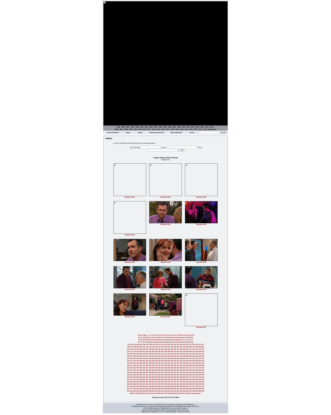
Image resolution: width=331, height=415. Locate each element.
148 (196, 347)
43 (177, 337)
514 (168, 382)
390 (171, 370)
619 (184, 391)
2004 (207, 127)
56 (150, 340)
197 (193, 351)
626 (131, 393)
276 (128, 361)
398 (196, 370)
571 (190, 386)
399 (199, 370)
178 (134, 351)
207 (147, 354)
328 (134, 365)
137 (162, 347)
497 (193, 379)
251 (128, 358)
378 (134, 370)
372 (193, 368)
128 (134, 347)
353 (134, 368)
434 (153, 375)
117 (177, 344)
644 (187, 393)
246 (190, 356)
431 (143, 375)
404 (137, 372)
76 (139, 342)
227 (131, 356)
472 (193, 377)
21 (184, 335)
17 (176, 335)
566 (175, 386)
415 (171, 372)
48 (188, 337)
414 (168, 372)
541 (175, 384)
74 (190, 340)
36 (161, 337)
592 (178, 389)
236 (159, 356)
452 (131, 377)
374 (199, 368)
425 (202, 372)
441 (175, 375)
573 (196, 386)
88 (165, 342)
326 (128, 365)
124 (199, 344)
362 (162, 368)
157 (147, 349)
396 (190, 370)
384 (153, 370)
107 (147, 344)
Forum (192, 132)
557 (147, 386)
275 (202, 358)
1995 (165, 127)
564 (168, 386)
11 (162, 335)
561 (159, 386)
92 (174, 342)
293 (181, 361)
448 (196, 375)
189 (168, 351)
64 (168, 340)
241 (175, 356)
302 (131, 363)
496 (190, 379)
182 (147, 351)
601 (128, 391)
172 (193, 349)
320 (187, 363)
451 (128, 377)
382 (147, 370)
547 (193, 384)
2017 (168, 129)
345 (187, 365)
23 (189, 335)
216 (175, 354)
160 (156, 349)
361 (159, 368)
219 (184, 354)
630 (143, 393)
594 (184, 389)
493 (181, 379)
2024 (200, 129)
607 (147, 391)
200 (202, 351)
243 (181, 356)
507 (147, 382)
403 (134, 372)
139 (168, 347)
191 (175, 351)
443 (181, 375)
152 (131, 349)
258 (150, 358)
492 (178, 379)
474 (199, 377)
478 (134, 379)
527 (131, 384)
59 (157, 340)
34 (157, 337)
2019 (177, 129)
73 (188, 340)
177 (131, 351)
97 (185, 342)
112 (162, 344)
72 (185, 340)
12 (165, 335)
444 (184, 375)
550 (202, 384)
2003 (202, 127)
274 (199, 358)
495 (187, 379)
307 (147, 363)
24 (191, 335)
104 (138, 344)
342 (178, 365)
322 (193, 363)
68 (177, 340)
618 (181, 391)
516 (175, 382)
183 (150, 351)
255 (140, 358)
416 (175, 372)
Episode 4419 (201, 197)
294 (184, 361)
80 (147, 342)
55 (148, 340)
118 (180, 344)
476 (128, 379)
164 (168, 349)
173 (196, 349)
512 (162, 382)
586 (159, 389)
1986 (123, 127)
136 (159, 347)
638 (168, 393)
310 (156, 363)
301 (128, 363)
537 (162, 384)
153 (134, 349)
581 (143, 389)
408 (150, 372)
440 (171, 375)
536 (159, 384)
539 (168, 384)
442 (178, 375)
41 (172, 337)
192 (178, 351)
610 (156, 391)
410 (156, 372)
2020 (182, 129)
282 (147, 361)
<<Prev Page (142, 335)
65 (170, 340)
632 (149, 393)
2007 (121, 129)
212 (162, 354)
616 (175, 391)
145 (187, 347)
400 (202, 370)
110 (157, 344)
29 (146, 337)
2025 (205, 129)
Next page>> (196, 393)
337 (162, 365)
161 (159, 349)
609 (153, 391)
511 (159, 382)
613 (165, 391)
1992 (151, 127)
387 (162, 370)
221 (190, 354)
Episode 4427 (201, 327)
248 (196, 356)
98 (187, 342)
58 (155, 340)
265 (171, 358)
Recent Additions (113, 132)
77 (141, 342)
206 (144, 354)
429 (137, 375)
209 (153, 354)
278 (134, 361)
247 (193, 356)
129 (137, 347)
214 (168, 354)
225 (202, 354)
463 (165, 377)
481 (143, 379)
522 (193, 382)
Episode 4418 (130, 197)
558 (150, 386)
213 (165, 354)
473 (196, 377)
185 (156, 351)
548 (196, 384)
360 (156, 368)
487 (162, 379)
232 (147, 356)
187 (162, 351)
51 (139, 340)
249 (199, 356)
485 (156, 379)
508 (150, 382)
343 (181, 365)
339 (168, 365)
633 (152, 393)
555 (140, 386)
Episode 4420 (166, 224)
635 (159, 393)
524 (199, 382)
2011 (140, 129)
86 (161, 342)
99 (189, 342)
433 (150, 375)
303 (134, 363)
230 (140, 356)
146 (190, 347)
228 (134, 356)
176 (128, 351)
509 (153, 382)
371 (190, 368)
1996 (169, 127)
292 (178, 361)
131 (143, 347)
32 (152, 337)
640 (174, 393)
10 (160, 335)
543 (181, 384)
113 (165, 344)
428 (134, 375)
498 (196, 379)
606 (144, 391)
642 (180, 393)
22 (187, 335)
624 (199, 391)
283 (150, 361)
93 (176, 342)
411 (159, 372)
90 (169, 342)
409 (153, 372)
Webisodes (212, 129)
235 (156, 356)
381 (143, 370)
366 (175, 368)
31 (150, 337)
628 (137, 393)
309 (153, 363)
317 (178, 363)
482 (147, 379)
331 (143, 365)
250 (202, 356)
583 (150, 389)
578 (134, 389)
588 (165, 389)
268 (181, 358)
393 (181, 370)
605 (141, 391)
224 (199, 354)
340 (171, 365)
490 (171, 379)
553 (134, 386)
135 (156, 347)
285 (156, 361)
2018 (172, 129)
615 (171, 391)
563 (165, 386)
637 (165, 393)
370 (187, 368)
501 (128, 382)
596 (190, 389)
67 (174, 340)
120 (186, 344)
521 (190, 382)
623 (196, 391)
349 (199, 365)
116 (174, 344)
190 (171, 351)
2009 (131, 129)
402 (131, 372)
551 (128, 386)
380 (140, 370)
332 (147, 365)
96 (183, 342)
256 (143, 358)
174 (199, 349)
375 (202, 368)
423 (196, 372)
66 (172, 340)
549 (199, 384)
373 (196, 368)
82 (152, 342)
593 (181, 389)
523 (196, 382)
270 (187, 358)
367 (178, 368)
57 (152, 340)
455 (140, 377)
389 (168, 370)
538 (165, 384)
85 (158, 342)
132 (147, 347)
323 (196, 363)
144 (184, 347)
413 (165, 372)
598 (196, 389)
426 (128, 375)
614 (168, 391)
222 (193, 354)
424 (199, 372)
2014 (154, 129)
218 (181, 354)
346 (190, 365)
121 (189, 344)
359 (153, 368)
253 (134, 358)
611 (159, 391)
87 (163, 342)
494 (184, 379)
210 (156, 354)
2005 (211, 127)
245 (187, 356)
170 (187, 349)
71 (183, 340)
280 (140, 361)
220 (187, 354)
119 (183, 344)
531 (143, 384)
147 (193, 347)
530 (140, 384)
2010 (135, 129)
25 (193, 335)
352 (131, 368)
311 (159, 363)
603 (134, 391)
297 (193, 361)
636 (162, 393)
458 (150, 377)
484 (153, 379)
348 (196, 365)
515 (171, 382)
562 (162, 386)
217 (178, 354)
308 (150, 363)
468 (181, 377)
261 (159, 358)
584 (153, 389)
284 (153, 361)
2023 (196, 129)
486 (159, 379)
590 (171, 389)
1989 (137, 127)
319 (184, 363)
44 (179, 337)
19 (180, 335)
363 (165, 368)
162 (162, 349)
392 (178, 370)
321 (190, 363)
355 (140, 368)
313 (165, 363)
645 (190, 393)
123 (196, 344)
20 (182, 335)
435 (156, 375)
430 (140, 375)
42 (174, 337)
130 (140, 347)
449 (199, 375)
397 (193, 370)
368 (181, 368)
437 (162, 375)
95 (180, 342)
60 (159, 340)
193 (181, 351)
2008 (126, 129)
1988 (132, 127)
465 (171, 377)
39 (168, 337)
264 (168, 358)
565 (171, 386)
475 (202, 377)
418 (181, 372)
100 (192, 342)
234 (153, 356)
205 (141, 354)
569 (184, 386)
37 (163, 337)
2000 (188, 127)
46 (183, 337)
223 (196, 354)
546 (190, 384)
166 (175, 349)
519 (184, 382)
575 (202, 386)
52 (141, 340)
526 (128, 384)
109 (154, 344)
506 (144, 382)
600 (202, 389)
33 (155, 337)
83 (154, 342)
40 (170, 337)
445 (187, 375)
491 (175, 379)
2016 (163, 129)
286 (159, 361)
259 (153, 358)
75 (192, 340)
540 (171, 384)
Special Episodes (176, 132)
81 (150, 342)
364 (168, 368)
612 (162, 391)
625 (202, 391)
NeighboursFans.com (144, 404)
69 (179, 340)
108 (150, 344)
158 (150, 349)
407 (147, 372)
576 (128, 389)
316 (175, 363)
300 (202, 361)
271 (190, 358)
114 (168, 344)
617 (178, 391)
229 (137, 356)
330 (140, 365)
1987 (128, 127)
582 (147, 389)
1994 (160, 127)
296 (190, 361)
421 (190, 372)
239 (168, 356)
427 (131, 375)
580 (140, 389)
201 (128, 354)
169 (184, 349)
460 (156, 377)
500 (202, 379)
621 (190, 391)
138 (165, 347)
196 (190, 351)
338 (165, 365)
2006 (117, 129)
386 (159, 370)
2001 (193, 127)
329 (137, 365)
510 (156, 382)
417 (178, 372)
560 (156, 386)
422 (193, 372)
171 (190, 349)
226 (128, 356)
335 (156, 365)
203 (134, 354)
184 (153, 351)
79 (145, 342)
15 (171, 335)
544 (184, 384)
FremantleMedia (170, 412)
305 (141, 363)
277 (131, 361)
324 (199, 363)
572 (193, 386)
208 (150, 354)
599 (199, 389)
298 (196, 361)
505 (141, 382)
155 (140, 349)
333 (150, 365)
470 (187, 377)
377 (131, 370)
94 (178, 342)
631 (146, 393)
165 (171, 349)
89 (167, 342)
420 (187, 372)
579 (137, 389)
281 (143, 361)
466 (175, 377)
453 (134, 377)
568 (181, 386)
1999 (183, 127)
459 (153, 377)
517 (178, 382)
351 (128, 368)
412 (162, 372)
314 (168, 363)
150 (202, 347)
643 (183, 393)
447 (193, 375)
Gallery (140, 132)
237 (162, 356)
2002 (197, 127)
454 (137, 377)
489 (168, 379)
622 (193, 391)
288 (165, 361)
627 (134, 393)
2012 (144, 129)
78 (143, 342)
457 (147, 377)
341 (175, 365)
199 (199, 351)
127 (131, 347)
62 (163, 340)
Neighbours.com (157, 412)
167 (178, 349)
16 (173, 335)
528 (134, 384)
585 (156, 389)
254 (137, 358)
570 (187, 386)
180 (140, 351)
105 (141, 344)
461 (159, 377)
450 (202, 375)
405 (141, 372)
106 (144, 344)
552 (131, 386)
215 (171, 354)
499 (199, 379)
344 (184, 365)
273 (196, 358)
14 (169, 335)
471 (190, 377)
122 (192, 344)
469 (184, 377)
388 (165, 370)
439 (168, 375)
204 (137, 354)
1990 (142, 127)
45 (181, 337)
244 (184, 356)
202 (131, 354)
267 (178, 358)
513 (165, 382)
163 (165, 349)
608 (150, 391)
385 (156, 370)
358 (150, 368)
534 (153, 384)
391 (175, 370)
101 (129, 344)
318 (181, 363)
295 (187, 361)
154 (137, 349)
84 (156, 342)
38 (166, 337)
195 (187, 351)
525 (202, 382)
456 (143, 377)
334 (153, 365)
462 (162, 377)
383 (150, 370)
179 (137, 351)
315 (171, 363)
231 (143, 356)
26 (139, 337)
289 (168, 361)
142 (178, 347)
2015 (158, 129)
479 (137, 379)
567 (178, 386)
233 (150, 356)
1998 (179, 127)
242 (178, 356)
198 (196, 351)
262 (162, 358)
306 (144, 363)
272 (193, 358)
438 (165, 375)
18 (178, 335)
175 (202, 349)
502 (131, 382)
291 (175, 361)
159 (153, 349)
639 (171, 393)
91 (172, 342)
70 (181, 340)
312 (162, 363)
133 (150, 347)
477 (131, 379)
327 (131, 365)
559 (153, 386)
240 (171, 356)
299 (199, 361)
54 (146, 340)
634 (156, 393)
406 (144, 372)
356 (143, 368)
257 (147, 358)
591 (175, 389)
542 (178, 384)
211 (159, 354)
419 (184, 372)
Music (128, 132)
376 (128, 370)
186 (159, 351)
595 (187, 389)
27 (141, 337)
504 (137, 382)
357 (147, 368)
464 (168, 377)
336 (159, 365)
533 (150, 384)
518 (181, 382)
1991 (146, 127)
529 (137, 384)
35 (159, 337)
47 (185, 337)
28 (144, 337)
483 (150, 379)
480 (140, 379)
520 (187, 382)
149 (199, 347)
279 (137, 361)
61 (161, 340)
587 (162, 389)
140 (171, 347)
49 (190, 337)
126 (128, 347)
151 (128, 349)
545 (187, 384)
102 (132, 344)
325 (202, 363)
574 (199, 386)
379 (137, 370)
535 (156, 384)
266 (175, 358)
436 (159, 375)
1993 (155, 127)
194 (184, 351)
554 (137, 386)
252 (131, 358)
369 (184, 368)
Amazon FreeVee (183, 412)
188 (165, 351)
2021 (186, 129)
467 (178, 377)
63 (166, 340)
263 (165, 358)
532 (147, 384)
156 (143, 349)
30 (148, 337)
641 (177, 393)
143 (181, 347)
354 (137, 368)
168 (181, 349)
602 (131, 391)
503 (134, 382)
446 (190, 375)
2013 (149, 129)
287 (162, 361)
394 (184, 370)
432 (147, 375)
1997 (174, 127)
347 (193, 365)
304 (137, 363)
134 (153, 347)
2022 (191, 129)
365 (171, 368)
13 (167, 335)
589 (168, 389)
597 (193, 389)
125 (202, 344)
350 (202, 365)
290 (171, 361)
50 (192, 337)
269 (184, 358)
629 (140, 393)
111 (160, 344)
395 (187, 370)
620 (187, 391)
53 (144, 340)
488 (165, 379)
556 (143, 386)
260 (156, 358)
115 (171, 344)
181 (143, 351)
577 (131, 389)
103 (135, 344)
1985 (118, 127)
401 (128, 372)
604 (137, 391)
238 (165, 356)
